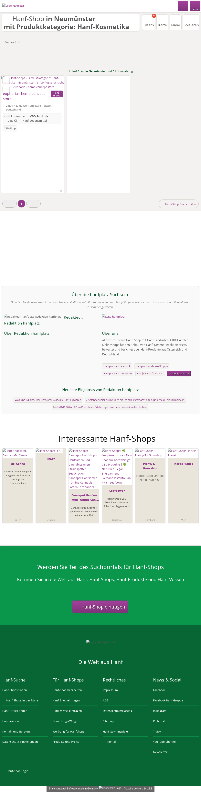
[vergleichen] (6, 89)
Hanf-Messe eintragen (67, 711)
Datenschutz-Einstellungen (20, 741)
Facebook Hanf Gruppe (168, 700)
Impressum (110, 690)
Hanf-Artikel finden (14, 711)
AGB (105, 700)
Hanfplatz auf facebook (117, 366)
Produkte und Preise (66, 741)
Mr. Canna (17, 464)
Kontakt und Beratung (16, 731)
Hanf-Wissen (10, 721)
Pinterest (159, 721)
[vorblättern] (54, 82)
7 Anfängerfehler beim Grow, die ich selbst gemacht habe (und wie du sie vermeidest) (135, 400)
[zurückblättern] (11, 82)
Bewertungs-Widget (66, 721)
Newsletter (160, 752)
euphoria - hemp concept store (24, 96)
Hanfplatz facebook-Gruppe (151, 366)
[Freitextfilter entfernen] (183, 6)
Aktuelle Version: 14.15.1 (138, 788)
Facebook (159, 690)
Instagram (159, 711)
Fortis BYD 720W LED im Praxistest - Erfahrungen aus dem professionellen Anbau (100, 407)
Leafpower (117, 491)
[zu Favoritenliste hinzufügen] (6, 80)
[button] (9, 203)
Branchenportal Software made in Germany (73, 788)
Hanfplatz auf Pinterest (150, 373)
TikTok (157, 731)
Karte (162, 25)
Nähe (175, 25)
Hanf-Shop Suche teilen (180, 204)
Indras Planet (183, 464)
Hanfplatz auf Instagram (117, 373)
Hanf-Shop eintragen (102, 607)
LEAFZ (51, 459)
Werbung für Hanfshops (68, 731)
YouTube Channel (164, 741)
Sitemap (108, 721)
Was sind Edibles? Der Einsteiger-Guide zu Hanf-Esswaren (48, 400)
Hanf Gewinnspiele (115, 731)
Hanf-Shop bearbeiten (67, 690)
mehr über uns (180, 373)
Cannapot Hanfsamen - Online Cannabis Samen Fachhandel (84, 498)
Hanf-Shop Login (17, 771)
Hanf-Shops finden (14, 690)
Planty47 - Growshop (150, 466)
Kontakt (112, 741)
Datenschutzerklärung (117, 711)
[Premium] (193, 435)
